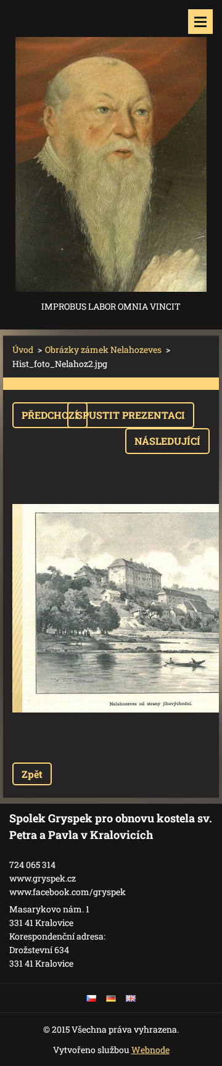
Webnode (150, 1050)
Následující (167, 440)
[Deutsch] (111, 998)
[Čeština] (91, 998)
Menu (200, 21)
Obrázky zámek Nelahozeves (103, 349)
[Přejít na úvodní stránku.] (111, 149)
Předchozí (50, 414)
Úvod (22, 349)
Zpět (32, 773)
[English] (131, 998)
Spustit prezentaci (130, 414)
